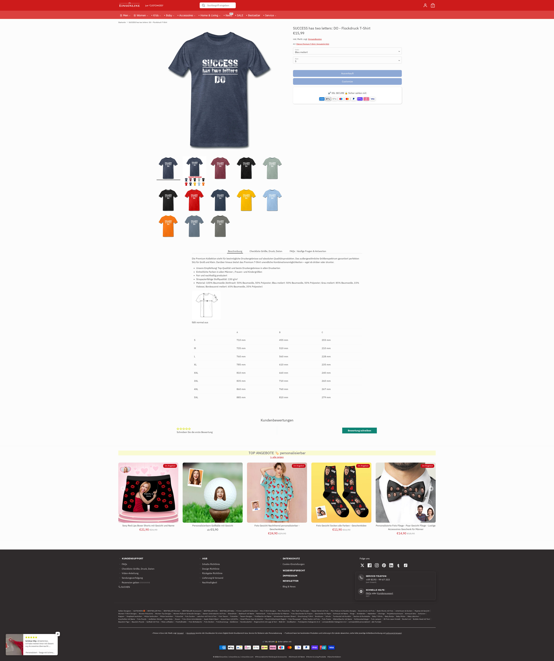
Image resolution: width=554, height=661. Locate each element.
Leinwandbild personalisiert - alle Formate (365, 622)
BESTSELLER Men (154, 611)
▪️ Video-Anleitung (128, 573)
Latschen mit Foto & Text (206, 616)
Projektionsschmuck (395, 613)
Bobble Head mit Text (421, 619)
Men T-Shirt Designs (268, 611)
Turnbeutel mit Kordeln (342, 616)
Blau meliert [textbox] (301, 52)
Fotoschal (179, 616)
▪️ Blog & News (287, 586)
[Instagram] (377, 565)
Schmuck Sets (410, 613)
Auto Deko (168, 619)
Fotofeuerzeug (222, 622)
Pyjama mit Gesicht (422, 611)
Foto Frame (326, 619)
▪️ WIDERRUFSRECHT (292, 570)
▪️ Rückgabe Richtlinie (210, 573)
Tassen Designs (246, 616)
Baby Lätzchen (413, 616)
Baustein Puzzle (138, 622)
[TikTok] (405, 565)
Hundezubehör (246, 622)
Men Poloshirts (284, 611)
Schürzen (421, 613)
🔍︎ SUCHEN (124, 586)
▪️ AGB (203, 558)
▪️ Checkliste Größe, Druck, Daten (136, 568)
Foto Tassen (223, 616)
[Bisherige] (123, 488)
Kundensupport (385, 593)
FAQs (368, 593)
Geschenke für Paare (323, 613)
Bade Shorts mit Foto (385, 611)
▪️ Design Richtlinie (209, 568)
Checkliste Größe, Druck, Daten (266, 251)
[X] (362, 565)
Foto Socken (190, 616)
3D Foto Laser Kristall (391, 619)
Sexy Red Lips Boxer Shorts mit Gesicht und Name (148, 525)
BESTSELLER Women (172, 611)
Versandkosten (315, 39)
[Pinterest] (384, 565)
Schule (328, 616)
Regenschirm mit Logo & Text (265, 622)
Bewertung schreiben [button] (359, 430)
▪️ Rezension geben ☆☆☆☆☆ (134, 582)
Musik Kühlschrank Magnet (275, 619)
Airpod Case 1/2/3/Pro (229, 619)
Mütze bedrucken (151, 616)
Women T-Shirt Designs (127, 613)
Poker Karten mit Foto (311, 619)
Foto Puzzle (141, 619)
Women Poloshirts (146, 613)
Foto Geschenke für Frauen (302, 613)
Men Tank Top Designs (300, 611)
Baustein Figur (124, 622)
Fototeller (234, 616)
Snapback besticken (134, 616)
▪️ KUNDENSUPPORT (130, 558)
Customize (347, 81)
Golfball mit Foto (152, 622)
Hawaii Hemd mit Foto (320, 611)
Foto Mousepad (294, 619)
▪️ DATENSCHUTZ (289, 558)
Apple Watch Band (211, 619)
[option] (221, 91)
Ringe (352, 613)
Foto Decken (209, 622)
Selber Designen (124, 611)
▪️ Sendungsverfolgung (130, 577)
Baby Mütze (400, 616)
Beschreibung (235, 251)
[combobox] (347, 51)
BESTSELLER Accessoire (192, 611)
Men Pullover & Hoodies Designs (343, 611)
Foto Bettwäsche (195, 622)
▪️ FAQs (122, 564)
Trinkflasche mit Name (263, 616)
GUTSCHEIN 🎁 (139, 611)
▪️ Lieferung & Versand (211, 577)
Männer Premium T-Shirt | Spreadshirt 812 (312, 44)
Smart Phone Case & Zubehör (251, 619)
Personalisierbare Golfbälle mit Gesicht (212, 525)
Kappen (121, 616)
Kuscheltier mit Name (126, 619)
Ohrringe (381, 613)
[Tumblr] (398, 565)
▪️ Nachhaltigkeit (208, 582)
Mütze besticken (166, 616)
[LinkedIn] (391, 565)
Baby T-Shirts (377, 616)
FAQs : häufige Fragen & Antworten (308, 251)
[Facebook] (369, 565)
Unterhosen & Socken (403, 611)
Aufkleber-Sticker (155, 619)
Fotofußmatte (181, 622)
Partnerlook (260, 613)
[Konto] (425, 4)
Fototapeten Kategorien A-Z (309, 622)
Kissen (177, 619)
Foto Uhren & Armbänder (192, 619)
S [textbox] (295, 61)
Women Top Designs (163, 613)
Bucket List (406, 619)
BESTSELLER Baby (227, 611)
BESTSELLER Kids (211, 611)
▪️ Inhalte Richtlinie (209, 564)
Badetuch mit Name (246, 613)
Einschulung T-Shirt (305, 616)
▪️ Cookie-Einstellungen (292, 564)
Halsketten (372, 613)
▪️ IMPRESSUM (288, 575)
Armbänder (361, 613)
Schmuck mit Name (340, 613)
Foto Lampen (376, 619)
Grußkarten (291, 622)
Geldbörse (234, 622)
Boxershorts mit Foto (366, 611)
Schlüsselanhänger (361, 619)
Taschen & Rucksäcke (361, 616)
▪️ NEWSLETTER (289, 580)
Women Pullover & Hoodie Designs (187, 613)
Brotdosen (319, 616)
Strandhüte (232, 613)
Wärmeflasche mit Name (342, 619)
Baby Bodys (389, 616)
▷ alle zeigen (277, 457)
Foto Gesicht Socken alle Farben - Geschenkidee (341, 525)
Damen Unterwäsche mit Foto (214, 613)
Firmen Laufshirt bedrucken (247, 611)
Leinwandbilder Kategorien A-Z (334, 622)
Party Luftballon (167, 622)
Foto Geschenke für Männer (278, 613)
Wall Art (282, 622)
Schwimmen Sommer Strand (285, 616)
